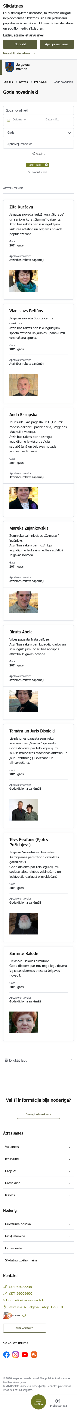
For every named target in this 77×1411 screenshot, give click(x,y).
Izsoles (10, 1195)
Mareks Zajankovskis (28, 528)
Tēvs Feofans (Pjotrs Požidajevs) (28, 842)
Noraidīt (20, 44)
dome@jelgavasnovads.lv (26, 1300)
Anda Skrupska (23, 414)
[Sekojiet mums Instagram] (15, 1354)
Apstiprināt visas (56, 44)
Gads (10, 132)
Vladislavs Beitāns (26, 310)
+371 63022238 (20, 1287)
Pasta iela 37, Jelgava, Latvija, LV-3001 (36, 1307)
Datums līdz (52, 119)
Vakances (12, 1147)
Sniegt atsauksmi (38, 1114)
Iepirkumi (12, 1159)
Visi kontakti (24, 1328)
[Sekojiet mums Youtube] (25, 1354)
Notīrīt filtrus (40, 172)
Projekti (10, 1171)
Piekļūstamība (15, 1236)
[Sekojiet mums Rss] (34, 1354)
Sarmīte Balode (23, 953)
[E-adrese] (11, 1315)
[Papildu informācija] (24, 1315)
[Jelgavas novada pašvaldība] (35, 72)
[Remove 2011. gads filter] (46, 164)
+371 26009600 (20, 1293)
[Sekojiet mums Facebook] (6, 1354)
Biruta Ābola (21, 631)
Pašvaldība (12, 1183)
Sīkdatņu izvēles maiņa (21, 1260)
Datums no (19, 119)
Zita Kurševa (21, 207)
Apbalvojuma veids (19, 144)
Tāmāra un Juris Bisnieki (32, 731)
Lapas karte (13, 1248)
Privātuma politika (18, 1224)
